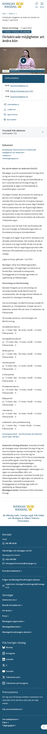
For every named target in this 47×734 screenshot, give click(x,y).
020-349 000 (11, 559)
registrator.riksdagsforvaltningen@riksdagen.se (25, 586)
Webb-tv (12, 14)
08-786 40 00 (11, 543)
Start (4, 14)
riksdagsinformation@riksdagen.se (21, 563)
